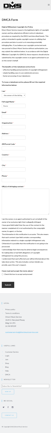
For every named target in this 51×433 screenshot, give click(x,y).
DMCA (7, 375)
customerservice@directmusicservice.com (21, 332)
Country (5, 155)
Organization (7, 123)
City (3, 165)
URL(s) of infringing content (13, 186)
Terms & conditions (12, 313)
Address (5, 133)
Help (7, 371)
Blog (7, 367)
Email (4, 112)
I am (3, 91)
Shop (7, 363)
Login (7, 356)
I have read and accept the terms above (17, 271)
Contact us (9, 415)
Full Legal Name (8, 102)
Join (6, 359)
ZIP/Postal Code (8, 144)
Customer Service (12, 352)
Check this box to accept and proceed (18, 274)
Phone (4, 176)
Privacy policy (10, 309)
